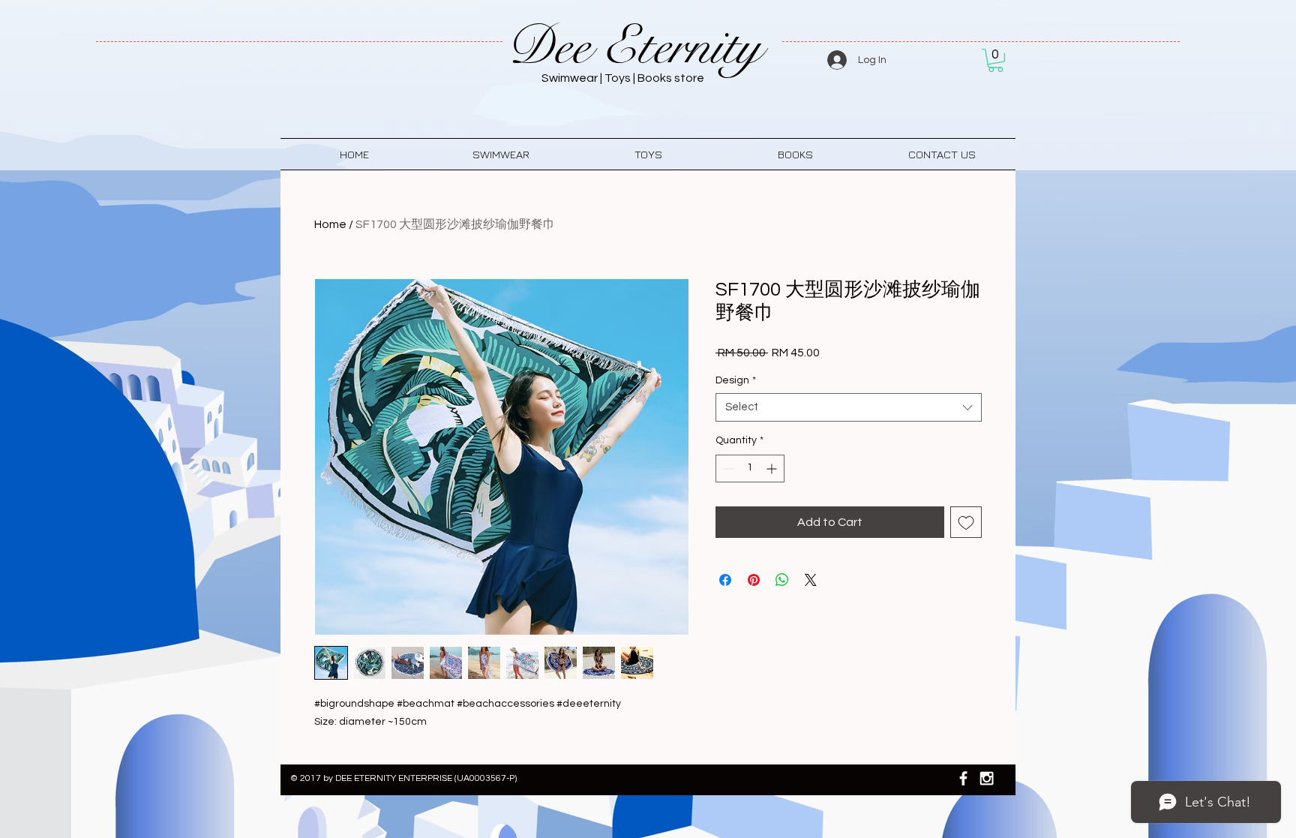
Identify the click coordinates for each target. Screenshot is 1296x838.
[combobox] (849, 407)
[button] (996, 60)
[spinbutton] (750, 468)
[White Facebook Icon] (963, 778)
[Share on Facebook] (725, 580)
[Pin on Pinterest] (754, 580)
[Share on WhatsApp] (782, 580)
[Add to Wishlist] (966, 522)
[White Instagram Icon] (986, 778)
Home (330, 224)
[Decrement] (727, 468)
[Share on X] (811, 580)
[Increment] (773, 468)
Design (736, 380)
